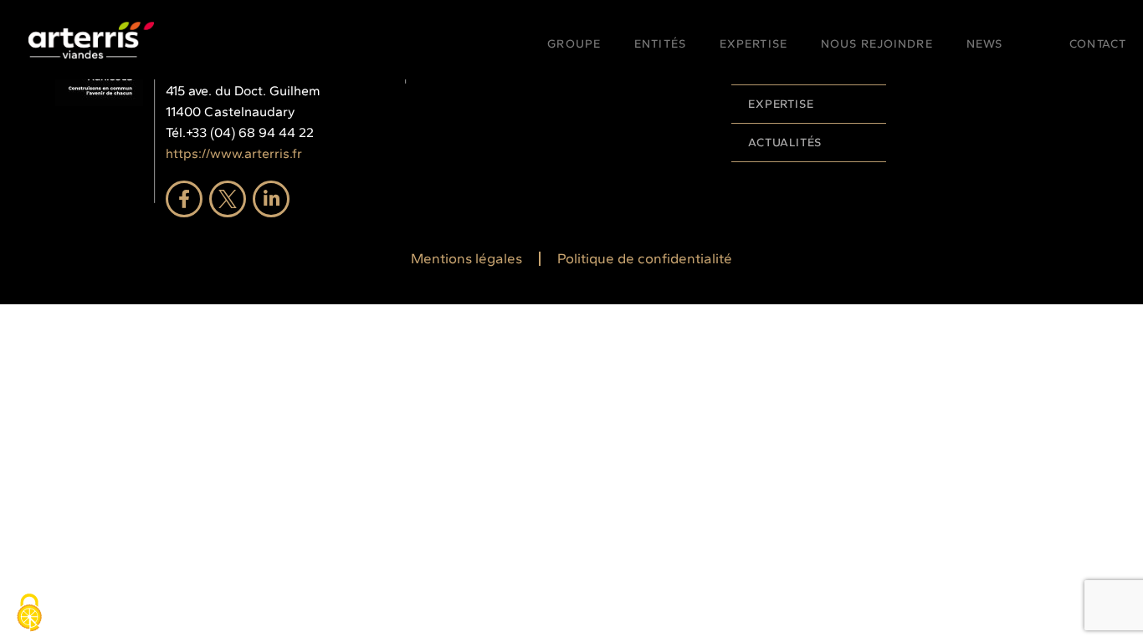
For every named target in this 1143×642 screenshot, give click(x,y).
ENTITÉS (660, 44)
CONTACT (1097, 44)
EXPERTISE (753, 44)
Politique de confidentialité (644, 258)
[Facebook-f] (184, 199)
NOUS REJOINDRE (877, 44)
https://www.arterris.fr (234, 153)
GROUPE (574, 44)
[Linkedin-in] (271, 199)
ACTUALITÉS (785, 142)
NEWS (984, 44)
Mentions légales (466, 258)
